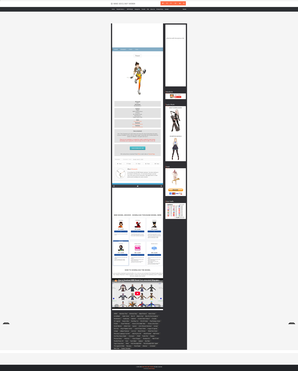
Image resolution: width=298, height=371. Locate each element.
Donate (184, 9)
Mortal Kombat (147, 333)
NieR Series (156, 333)
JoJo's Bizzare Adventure (145, 326)
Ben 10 (133, 316)
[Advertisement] (6, 347)
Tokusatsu (128, 346)
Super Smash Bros (119, 343)
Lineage (116, 331)
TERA (127, 343)
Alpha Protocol (143, 313)
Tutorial (143, 9)
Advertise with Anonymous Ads (175, 38)
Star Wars (147, 341)
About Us (152, 9)
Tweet (120, 163)
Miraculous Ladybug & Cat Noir (122, 333)
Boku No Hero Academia (151, 316)
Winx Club (116, 348)
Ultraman (145, 346)
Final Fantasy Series (155, 321)
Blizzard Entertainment (137, 124)
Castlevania (126, 318)
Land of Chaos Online (140, 328)
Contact (167, 9)
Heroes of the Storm (153, 323)
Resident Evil (146, 338)
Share (129, 163)
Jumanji (156, 326)
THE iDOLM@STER (136, 343)
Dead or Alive (125, 321)
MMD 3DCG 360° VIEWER (124, 3)
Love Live (133, 331)
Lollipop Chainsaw (124, 331)
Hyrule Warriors (118, 326)
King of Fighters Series (126, 328)
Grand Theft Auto (125, 323)
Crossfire (154, 318)
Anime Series (152, 313)
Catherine (133, 318)
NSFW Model (130, 9)
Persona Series (118, 338)
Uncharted (152, 346)
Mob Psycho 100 (136, 333)
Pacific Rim (145, 336)
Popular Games (120, 9)
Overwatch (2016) (138, 121)
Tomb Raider (137, 346)
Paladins (152, 336)
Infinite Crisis (127, 326)
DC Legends (117, 321)
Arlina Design (152, 368)
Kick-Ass (116, 328)
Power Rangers (136, 338)
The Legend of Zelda (119, 346)
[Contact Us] (175, 3)
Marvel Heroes (142, 331)
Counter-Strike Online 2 (144, 318)
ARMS (115, 313)
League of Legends (152, 328)
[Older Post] (161, 186)
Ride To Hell (155, 338)
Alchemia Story (133, 313)
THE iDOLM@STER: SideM (150, 343)
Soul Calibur (133, 341)
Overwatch (125, 159)
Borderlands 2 (117, 318)
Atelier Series (125, 316)
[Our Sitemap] (180, 3)
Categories (137, 9)
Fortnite (116, 323)
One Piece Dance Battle (120, 336)
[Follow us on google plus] (171, 3)
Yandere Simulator (125, 348)
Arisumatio (134, 169)
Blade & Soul (140, 316)
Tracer (137, 56)
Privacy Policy (159, 9)
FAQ (148, 9)
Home (113, 9)
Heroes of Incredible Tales (138, 323)
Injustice (134, 326)
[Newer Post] (114, 186)
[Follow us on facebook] (167, 3)
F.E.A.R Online (144, 321)
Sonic (126, 341)
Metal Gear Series (152, 331)
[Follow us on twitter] (163, 3)
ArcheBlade (117, 316)
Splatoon (140, 341)
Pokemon (126, 338)
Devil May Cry (134, 321)
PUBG (138, 336)
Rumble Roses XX (118, 341)
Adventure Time (123, 313)
